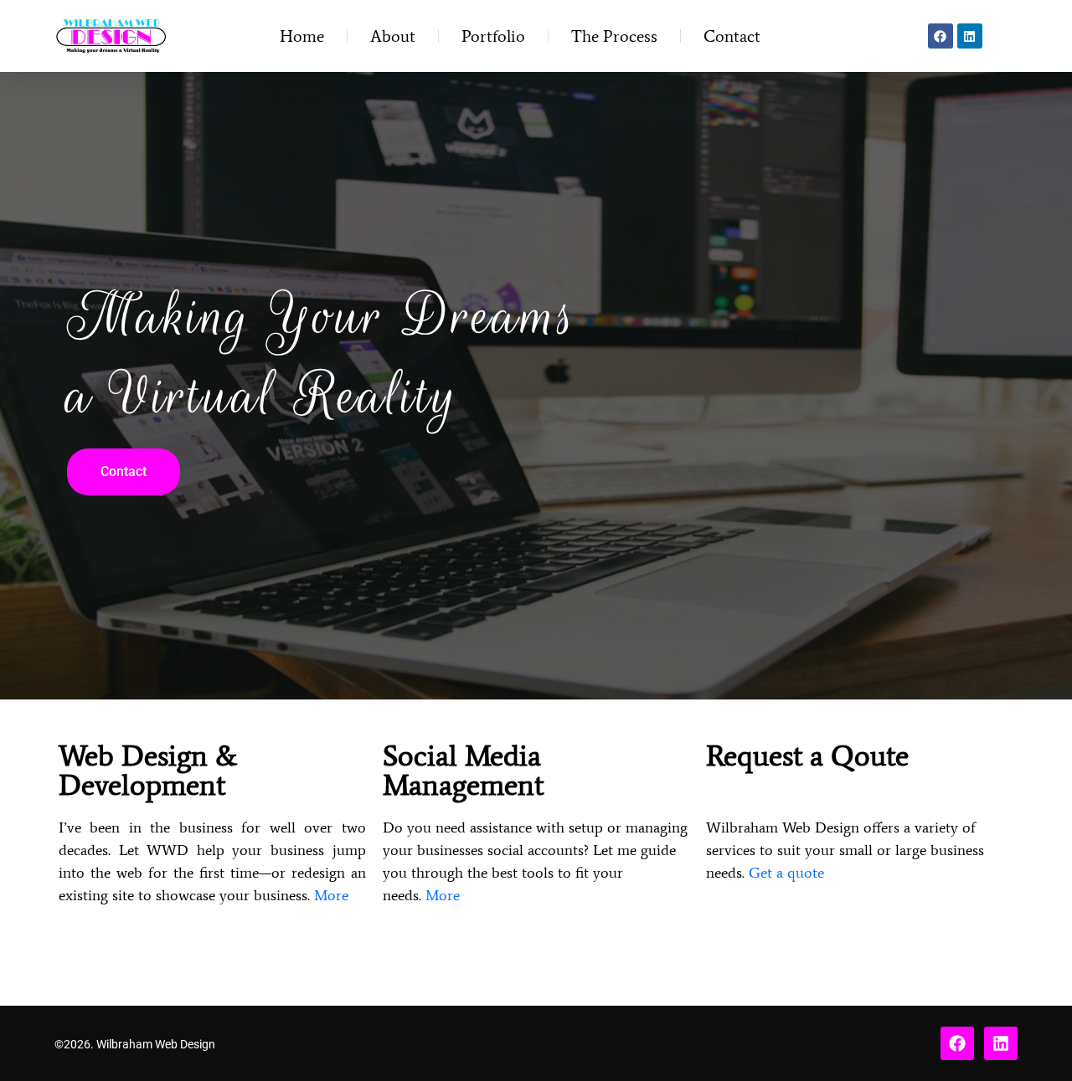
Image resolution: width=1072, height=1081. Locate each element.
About (392, 36)
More (331, 895)
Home (302, 36)
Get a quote (786, 872)
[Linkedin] (969, 36)
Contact (732, 36)
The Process (614, 36)
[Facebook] (940, 36)
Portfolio (493, 36)
